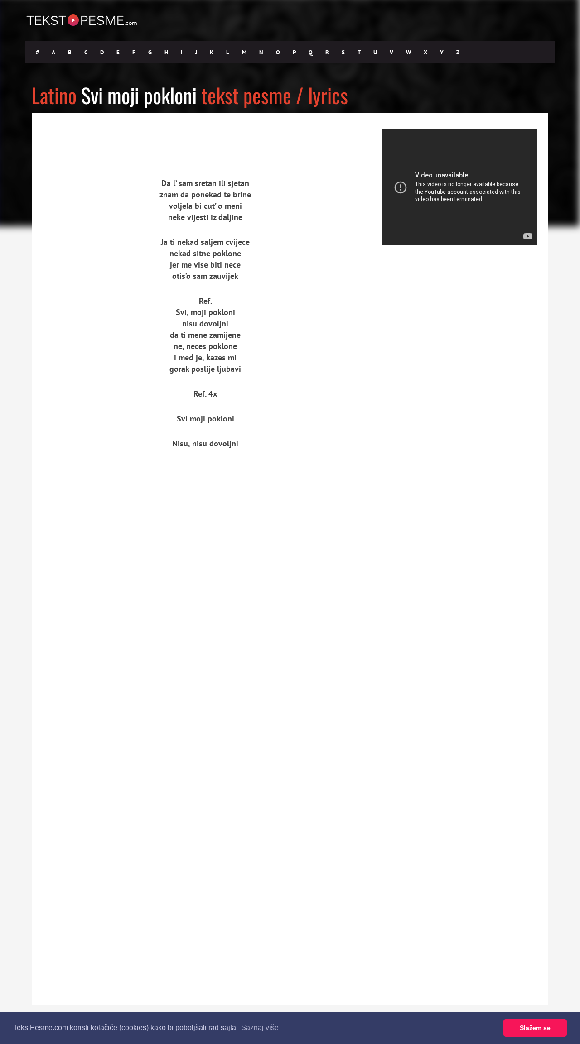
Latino (54, 95)
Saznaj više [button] (260, 1027)
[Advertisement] (115, 138)
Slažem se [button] (535, 1027)
